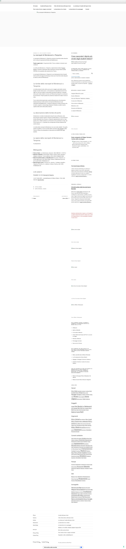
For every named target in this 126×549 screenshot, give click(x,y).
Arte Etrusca (38, 188)
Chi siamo (35, 6)
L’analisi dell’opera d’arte (45, 6)
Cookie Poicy (35, 535)
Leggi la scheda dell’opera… (81, 176)
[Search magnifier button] (92, 73)
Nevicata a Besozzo (77, 338)
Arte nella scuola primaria (63, 530)
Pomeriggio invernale (77, 341)
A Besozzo (75, 327)
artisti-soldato (79, 191)
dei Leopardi (60, 128)
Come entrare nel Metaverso (77, 103)
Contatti (87, 9)
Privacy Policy (36, 533)
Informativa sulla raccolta (50, 547)
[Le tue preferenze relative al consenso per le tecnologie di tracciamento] (123, 546)
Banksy (90, 171)
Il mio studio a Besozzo (77, 332)
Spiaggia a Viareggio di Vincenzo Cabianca (82, 359)
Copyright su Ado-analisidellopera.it (65, 535)
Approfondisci (41, 179)
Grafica (34, 520)
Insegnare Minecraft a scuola (77, 93)
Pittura (34, 515)
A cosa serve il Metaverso (76, 101)
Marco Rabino (47, 53)
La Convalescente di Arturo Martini (80, 357)
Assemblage (35, 525)
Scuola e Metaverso (75, 96)
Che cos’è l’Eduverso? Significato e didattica (80, 98)
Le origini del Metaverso (76, 110)
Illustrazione (35, 522)
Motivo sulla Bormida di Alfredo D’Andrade (81, 354)
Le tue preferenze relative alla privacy (68, 547)
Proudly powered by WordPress (64, 542)
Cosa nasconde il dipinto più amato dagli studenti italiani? (81, 57)
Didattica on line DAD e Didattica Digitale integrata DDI (69, 527)
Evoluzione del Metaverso (76, 108)
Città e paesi (38, 186)
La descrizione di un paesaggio (76, 9)
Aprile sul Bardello (76, 330)
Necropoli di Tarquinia (48, 175)
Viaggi (44, 188)
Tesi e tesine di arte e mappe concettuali (42, 9)
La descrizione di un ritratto (60, 9)
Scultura (34, 517)
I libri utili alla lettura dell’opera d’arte (62, 6)
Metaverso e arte (74, 105)
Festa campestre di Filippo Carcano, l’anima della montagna (81, 138)
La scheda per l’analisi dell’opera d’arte (82, 6)
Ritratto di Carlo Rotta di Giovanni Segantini (82, 379)
